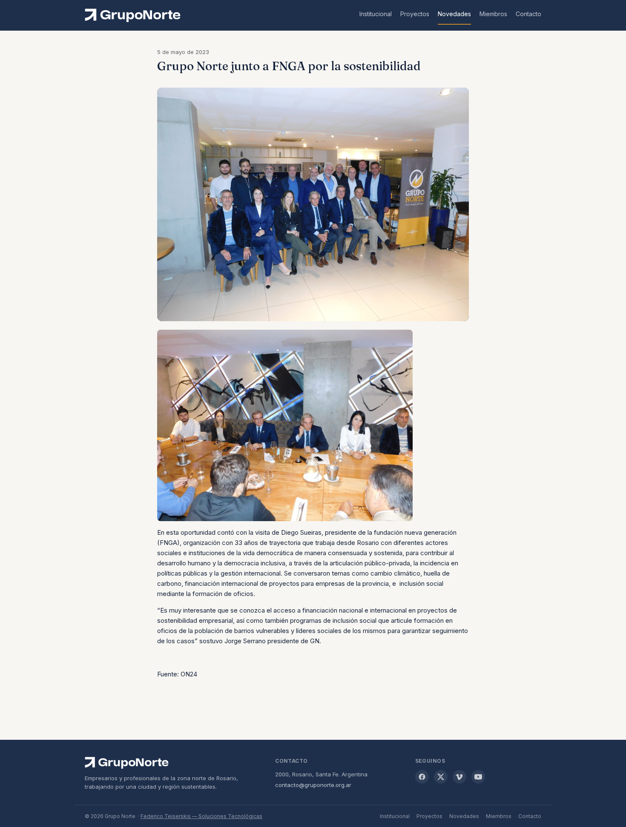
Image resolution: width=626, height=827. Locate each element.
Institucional (375, 13)
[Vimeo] (459, 777)
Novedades (454, 13)
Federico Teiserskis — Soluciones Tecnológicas (201, 816)
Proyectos (414, 13)
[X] (441, 777)
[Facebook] (422, 777)
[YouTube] (478, 777)
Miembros (493, 13)
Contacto (528, 13)
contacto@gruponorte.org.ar (313, 784)
